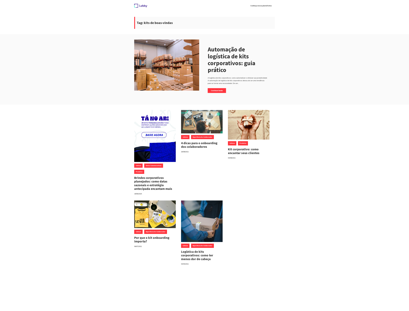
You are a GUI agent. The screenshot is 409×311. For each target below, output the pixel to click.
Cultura (138, 166)
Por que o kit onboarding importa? (151, 239)
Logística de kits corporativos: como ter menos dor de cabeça (197, 255)
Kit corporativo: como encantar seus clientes (243, 151)
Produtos (139, 172)
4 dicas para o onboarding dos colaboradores (199, 145)
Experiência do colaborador (202, 137)
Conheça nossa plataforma (261, 6)
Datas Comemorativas (153, 166)
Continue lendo (217, 90)
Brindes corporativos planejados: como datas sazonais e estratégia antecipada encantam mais (153, 183)
